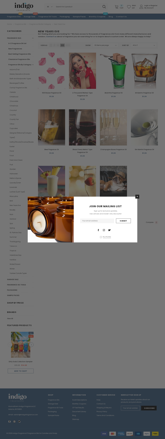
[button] (137, 197)
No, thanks (107, 237)
